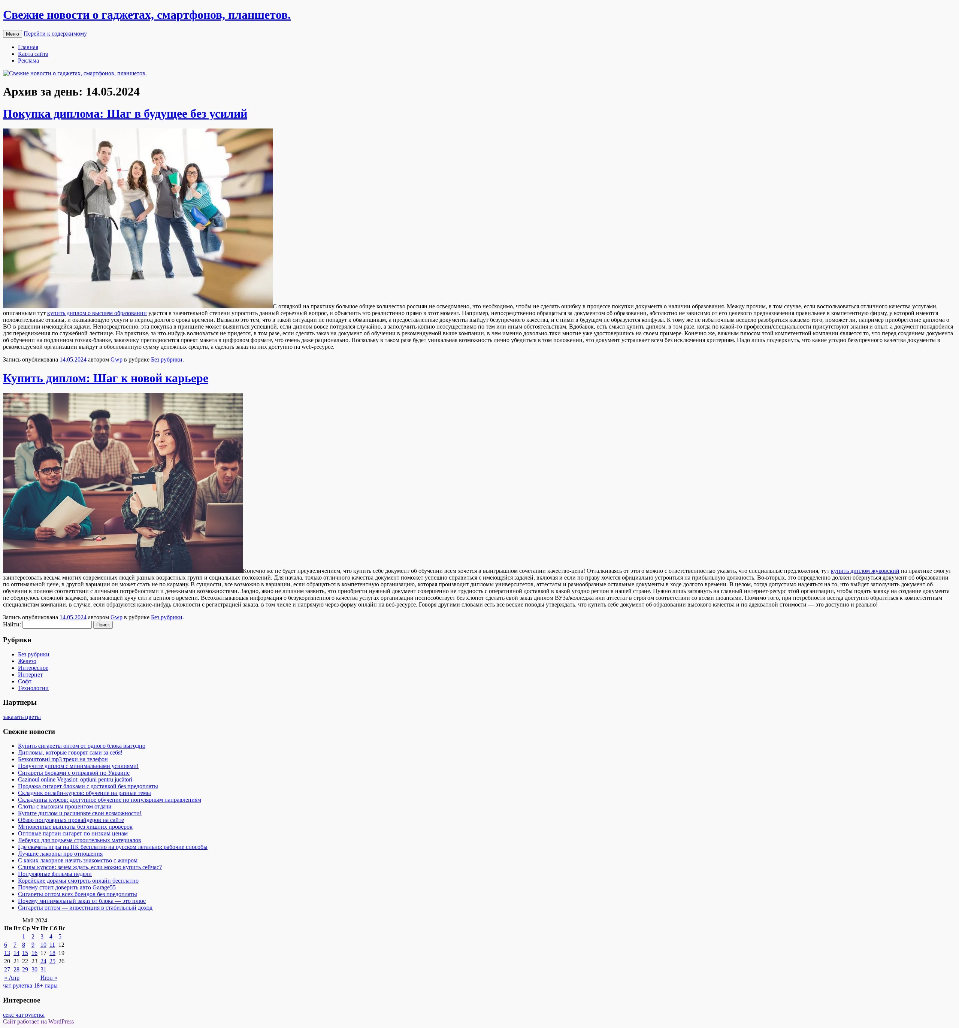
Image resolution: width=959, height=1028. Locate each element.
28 (16, 969)
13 (7, 953)
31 (43, 969)
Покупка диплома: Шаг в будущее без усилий (125, 113)
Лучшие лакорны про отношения (60, 853)
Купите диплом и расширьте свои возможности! (80, 813)
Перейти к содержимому (55, 33)
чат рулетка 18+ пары (30, 985)
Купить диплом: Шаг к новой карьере (105, 378)
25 (52, 961)
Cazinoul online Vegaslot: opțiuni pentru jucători (75, 779)
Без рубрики (166, 359)
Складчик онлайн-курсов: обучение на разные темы (84, 793)
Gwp (116, 359)
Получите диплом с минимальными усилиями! (78, 766)
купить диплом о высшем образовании (97, 313)
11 (52, 944)
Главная (28, 47)
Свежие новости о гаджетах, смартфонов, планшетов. (147, 14)
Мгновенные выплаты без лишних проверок (75, 826)
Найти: (12, 624)
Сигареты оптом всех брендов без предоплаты (77, 894)
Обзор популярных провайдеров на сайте (71, 820)
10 (43, 944)
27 (7, 969)
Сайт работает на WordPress (38, 1021)
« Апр (11, 977)
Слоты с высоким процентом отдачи (65, 806)
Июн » (48, 977)
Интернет (30, 674)
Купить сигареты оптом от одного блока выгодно (81, 746)
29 (25, 969)
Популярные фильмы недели (55, 874)
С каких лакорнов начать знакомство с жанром (77, 860)
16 (34, 953)
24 (43, 961)
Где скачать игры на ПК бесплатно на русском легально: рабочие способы (113, 847)
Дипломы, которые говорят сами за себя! (70, 752)
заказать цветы (22, 717)
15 (25, 953)
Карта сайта (33, 54)
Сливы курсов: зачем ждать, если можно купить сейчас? (90, 867)
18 (52, 953)
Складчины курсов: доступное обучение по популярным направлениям (109, 799)
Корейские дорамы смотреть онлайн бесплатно (78, 880)
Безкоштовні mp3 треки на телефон (63, 759)
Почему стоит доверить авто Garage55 (67, 887)
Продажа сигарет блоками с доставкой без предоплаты (88, 786)
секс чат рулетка (24, 1015)
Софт (24, 681)
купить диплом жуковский (865, 571)
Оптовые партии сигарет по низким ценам (73, 833)
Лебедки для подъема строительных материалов (79, 840)
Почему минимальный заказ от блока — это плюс (82, 901)
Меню (12, 34)
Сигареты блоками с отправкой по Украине (74, 773)
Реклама (28, 60)
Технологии (33, 688)
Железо (27, 661)
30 (34, 969)
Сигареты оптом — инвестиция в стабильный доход (85, 907)
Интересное (33, 668)
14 (16, 953)
